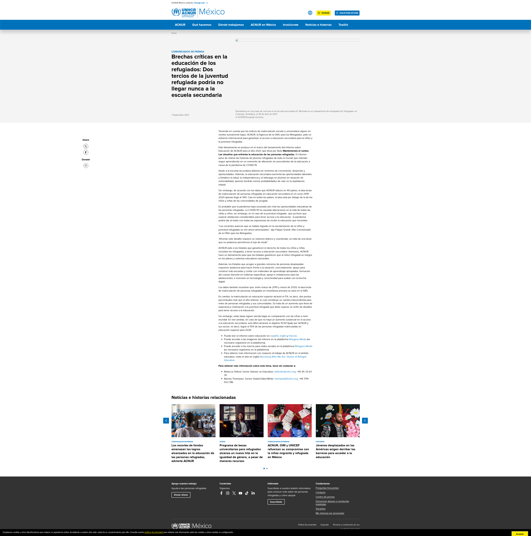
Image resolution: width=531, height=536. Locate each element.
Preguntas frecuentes (327, 488)
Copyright (324, 524)
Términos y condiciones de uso (346, 524)
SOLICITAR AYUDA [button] (349, 13)
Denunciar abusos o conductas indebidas (332, 503)
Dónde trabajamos (231, 24)
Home (174, 33)
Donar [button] (325, 13)
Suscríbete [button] (276, 502)
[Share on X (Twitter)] (85, 146)
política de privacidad (154, 532)
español (274, 335)
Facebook (221, 493)
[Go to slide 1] (264, 469)
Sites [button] (310, 13)
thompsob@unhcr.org (286, 378)
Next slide (365, 421)
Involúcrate (290, 24)
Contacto (320, 492)
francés (293, 335)
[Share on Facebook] (85, 152)
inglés (283, 335)
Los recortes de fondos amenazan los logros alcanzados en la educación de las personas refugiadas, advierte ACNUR (192, 453)
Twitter (234, 493)
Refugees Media (297, 339)
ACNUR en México (263, 24)
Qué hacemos (201, 24)
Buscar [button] (301, 13)
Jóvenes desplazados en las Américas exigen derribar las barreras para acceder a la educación (335, 451)
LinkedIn (253, 493)
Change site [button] (199, 2)
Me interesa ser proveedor (330, 513)
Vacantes (321, 508)
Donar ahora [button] (181, 495)
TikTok (247, 493)
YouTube (240, 493)
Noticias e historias (318, 24)
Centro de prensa (325, 496)
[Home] (190, 13)
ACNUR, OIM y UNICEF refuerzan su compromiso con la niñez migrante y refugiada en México (288, 451)
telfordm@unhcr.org (285, 371)
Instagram (228, 493)
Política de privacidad (307, 524)
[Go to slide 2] (267, 469)
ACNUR (180, 24)
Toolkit (343, 24)
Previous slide (166, 421)
